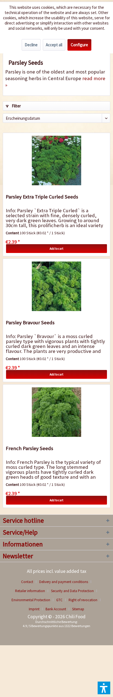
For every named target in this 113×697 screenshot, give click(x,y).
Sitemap (78, 609)
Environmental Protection (31, 600)
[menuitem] (29, 581)
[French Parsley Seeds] (56, 412)
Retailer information (30, 591)
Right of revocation (83, 600)
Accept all (54, 44)
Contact (27, 581)
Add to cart (56, 249)
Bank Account (56, 609)
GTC (59, 600)
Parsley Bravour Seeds (30, 322)
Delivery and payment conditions (63, 581)
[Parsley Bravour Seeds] (56, 286)
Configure (79, 44)
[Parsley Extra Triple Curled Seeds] (56, 160)
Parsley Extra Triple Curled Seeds (42, 197)
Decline (31, 44)
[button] (104, 688)
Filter (16, 105)
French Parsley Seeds (29, 448)
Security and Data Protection (72, 591)
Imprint (34, 609)
